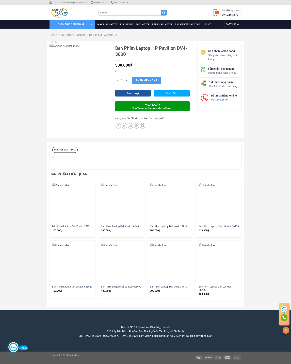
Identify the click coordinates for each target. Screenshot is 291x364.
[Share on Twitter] (124, 126)
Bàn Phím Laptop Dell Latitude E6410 (219, 226)
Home (53, 35)
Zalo (24, 348)
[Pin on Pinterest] (136, 126)
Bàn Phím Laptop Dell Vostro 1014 (168, 226)
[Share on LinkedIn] (142, 126)
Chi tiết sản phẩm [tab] (65, 149)
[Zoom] (54, 44)
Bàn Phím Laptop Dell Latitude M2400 (215, 288)
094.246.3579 (230, 14)
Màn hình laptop (107, 24)
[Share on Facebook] (118, 126)
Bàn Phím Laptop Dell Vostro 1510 (168, 286)
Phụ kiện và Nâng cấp (187, 24)
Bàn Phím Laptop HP (103, 35)
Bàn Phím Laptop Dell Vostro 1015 (71, 226)
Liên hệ (207, 24)
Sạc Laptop (143, 24)
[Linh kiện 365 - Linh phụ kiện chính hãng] (71, 12)
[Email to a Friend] (130, 126)
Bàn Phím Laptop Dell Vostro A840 (120, 226)
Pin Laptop (127, 24)
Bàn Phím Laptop (162, 24)
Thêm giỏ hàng (146, 80)
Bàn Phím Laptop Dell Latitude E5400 (121, 286)
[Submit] (164, 13)
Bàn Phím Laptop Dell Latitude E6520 (72, 286)
